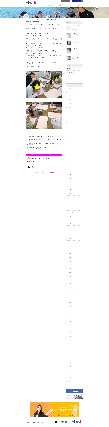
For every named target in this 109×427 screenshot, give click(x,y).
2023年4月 (68, 144)
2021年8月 (68, 219)
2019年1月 (68, 313)
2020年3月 (68, 276)
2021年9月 (68, 216)
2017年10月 (68, 351)
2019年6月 (68, 309)
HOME (27, 19)
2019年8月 (68, 302)
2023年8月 (68, 129)
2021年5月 (68, 231)
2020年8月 (68, 257)
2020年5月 (68, 268)
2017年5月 (68, 369)
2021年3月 (68, 238)
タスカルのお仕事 (35, 21)
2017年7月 (68, 362)
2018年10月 (68, 317)
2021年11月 (68, 208)
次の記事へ (36, 172)
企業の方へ (69, 5)
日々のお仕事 (74, 48)
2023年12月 (68, 114)
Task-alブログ (66, 1)
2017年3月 (68, 377)
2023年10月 (68, 122)
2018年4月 (68, 328)
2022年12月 (68, 159)
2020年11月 (68, 246)
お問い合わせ (76, 1)
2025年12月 (68, 92)
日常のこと (68, 79)
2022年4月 (68, 189)
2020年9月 (68, 253)
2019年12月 (68, 287)
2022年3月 (68, 193)
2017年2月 (68, 381)
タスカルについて (43, 5)
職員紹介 (78, 5)
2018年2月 (68, 336)
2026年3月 (68, 88)
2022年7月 (68, 178)
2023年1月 (68, 156)
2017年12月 (68, 343)
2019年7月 (68, 306)
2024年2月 (68, 107)
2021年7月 (68, 223)
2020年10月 (68, 249)
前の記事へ (52, 172)
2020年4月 (68, 272)
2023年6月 (68, 137)
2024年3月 (68, 103)
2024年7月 (68, 99)
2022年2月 (68, 197)
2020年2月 (68, 279)
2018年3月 (68, 332)
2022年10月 (68, 167)
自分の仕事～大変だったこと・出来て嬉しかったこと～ (77, 27)
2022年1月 (68, 201)
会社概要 (28, 422)
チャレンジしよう (75, 40)
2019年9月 (68, 298)
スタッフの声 (69, 72)
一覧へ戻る (44, 172)
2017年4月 (68, 373)
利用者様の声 (60, 5)
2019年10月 (68, 294)
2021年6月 (68, 227)
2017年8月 (68, 358)
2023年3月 (68, 148)
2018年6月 (68, 321)
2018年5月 (68, 324)
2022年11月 (68, 163)
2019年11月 (68, 291)
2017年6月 (68, 366)
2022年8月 (68, 174)
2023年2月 (68, 152)
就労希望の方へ (52, 5)
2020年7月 (68, 261)
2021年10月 (68, 212)
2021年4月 (68, 234)
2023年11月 (68, 118)
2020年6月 (68, 264)
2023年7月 (68, 133)
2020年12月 (68, 242)
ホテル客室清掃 (75, 33)
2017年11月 (68, 347)
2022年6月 (68, 182)
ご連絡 (67, 68)
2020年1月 (68, 283)
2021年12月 (68, 204)
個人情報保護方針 (35, 422)
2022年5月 (68, 186)
